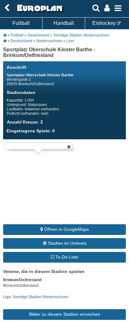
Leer (70, 41)
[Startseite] (39, 11)
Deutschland (38, 35)
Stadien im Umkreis (66, 243)
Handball (64, 23)
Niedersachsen (49, 41)
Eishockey (104, 23)
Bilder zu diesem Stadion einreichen (64, 314)
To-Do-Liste (66, 256)
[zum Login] (7, 8)
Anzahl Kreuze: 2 (25, 122)
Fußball (21, 23)
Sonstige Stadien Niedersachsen (81, 35)
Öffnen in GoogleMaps (66, 229)
